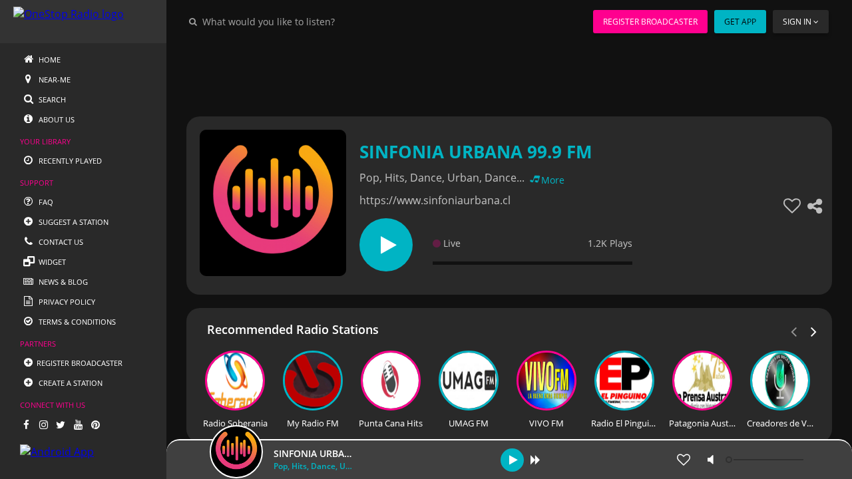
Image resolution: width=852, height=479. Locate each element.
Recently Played (69, 161)
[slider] (766, 460)
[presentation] (814, 330)
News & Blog (62, 282)
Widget (51, 262)
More (552, 180)
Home (49, 60)
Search (51, 99)
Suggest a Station (72, 222)
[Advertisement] (509, 73)
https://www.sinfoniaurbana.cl (435, 200)
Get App (740, 21)
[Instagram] (43, 424)
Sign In (797, 21)
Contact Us (60, 242)
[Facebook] (26, 424)
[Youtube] (78, 424)
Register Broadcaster (650, 21)
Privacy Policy (66, 302)
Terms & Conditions (76, 322)
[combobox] (309, 21)
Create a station (70, 383)
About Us (56, 119)
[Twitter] (60, 424)
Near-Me (54, 79)
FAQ (45, 202)
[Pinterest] (95, 424)
